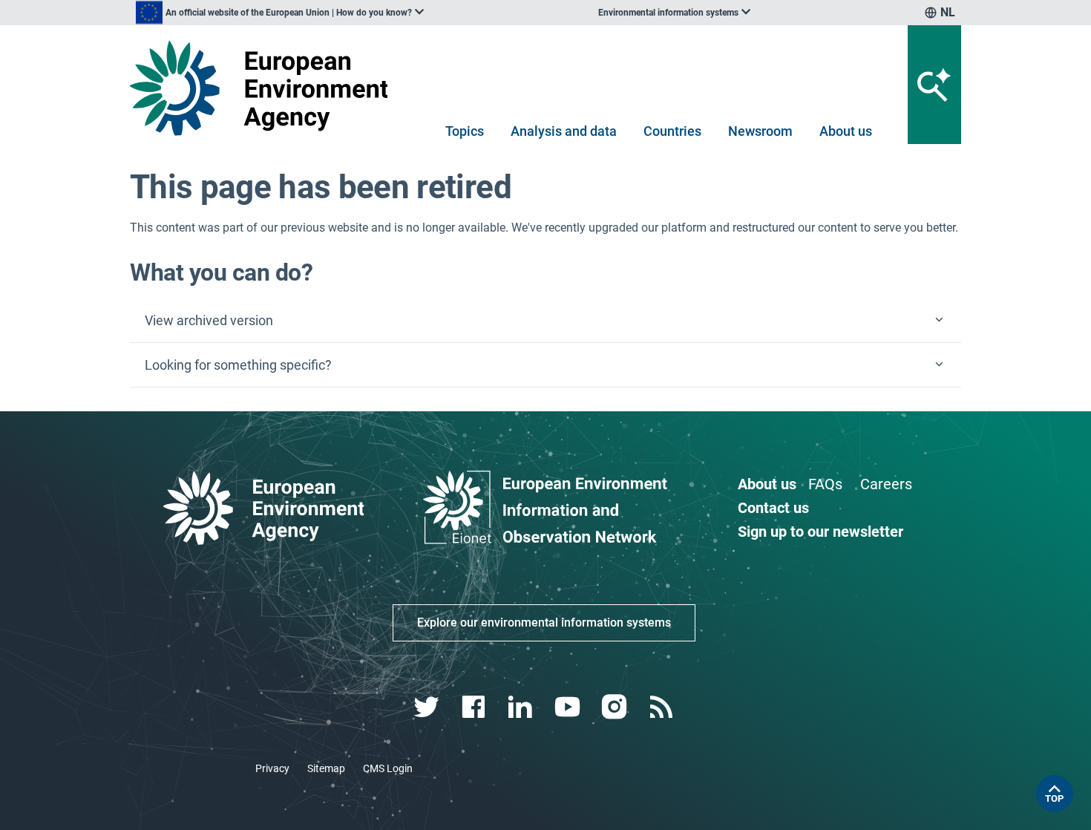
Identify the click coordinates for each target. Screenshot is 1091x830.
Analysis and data (564, 131)
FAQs (825, 484)
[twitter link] (428, 707)
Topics (464, 131)
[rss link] (662, 707)
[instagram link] (616, 707)
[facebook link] (475, 707)
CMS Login (388, 768)
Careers (886, 484)
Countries (672, 131)
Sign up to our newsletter (820, 531)
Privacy (272, 768)
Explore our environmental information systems (544, 622)
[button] (545, 320)
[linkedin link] (522, 707)
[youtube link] (569, 707)
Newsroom (760, 131)
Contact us (773, 508)
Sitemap (326, 768)
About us (845, 131)
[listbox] (280, 12)
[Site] (264, 88)
